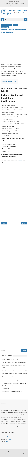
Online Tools (14, 5)
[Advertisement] (14, 49)
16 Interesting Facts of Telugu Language (11, 377)
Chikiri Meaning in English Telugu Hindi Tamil (12, 391)
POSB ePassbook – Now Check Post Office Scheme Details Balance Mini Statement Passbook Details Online (14, 365)
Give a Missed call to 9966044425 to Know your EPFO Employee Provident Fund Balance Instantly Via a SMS (14, 372)
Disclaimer (5, 451)
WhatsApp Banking (7, 3)
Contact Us (18, 451)
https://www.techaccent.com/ (11, 453)
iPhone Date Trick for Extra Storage (10, 359)
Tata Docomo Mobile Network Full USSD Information (24, 223)
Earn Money (22, 3)
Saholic (21, 160)
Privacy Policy (12, 451)
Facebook (9, 437)
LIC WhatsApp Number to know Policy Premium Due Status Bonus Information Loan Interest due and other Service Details (14, 386)
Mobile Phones (4, 27)
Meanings (15, 3)
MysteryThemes (14, 455)
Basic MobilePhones (6, 25)
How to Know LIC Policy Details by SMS (11, 380)
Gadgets (16, 25)
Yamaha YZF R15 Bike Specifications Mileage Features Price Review (5, 223)
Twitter (9, 439)
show (15, 81)
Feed (7, 441)
